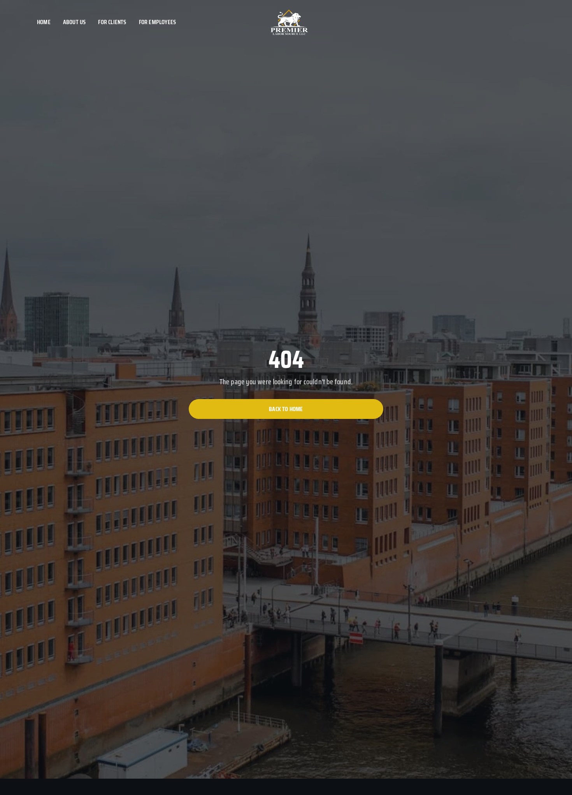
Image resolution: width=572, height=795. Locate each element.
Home (44, 22)
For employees (157, 22)
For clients (112, 22)
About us (74, 22)
